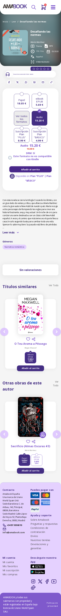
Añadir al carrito (30, 169)
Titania (39, 46)
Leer (14, 21)
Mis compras (10, 574)
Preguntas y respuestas (44, 523)
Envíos (34, 536)
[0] (43, 9)
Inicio (5, 21)
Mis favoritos (10, 566)
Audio (31, 74)
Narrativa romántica (14, 247)
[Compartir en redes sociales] (34, 339)
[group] (30, 169)
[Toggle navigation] (53, 7)
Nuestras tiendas (40, 540)
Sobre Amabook (39, 519)
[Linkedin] (34, 82)
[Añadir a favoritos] (28, 339)
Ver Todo (53, 285)
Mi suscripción (11, 570)
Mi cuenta (8, 562)
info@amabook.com (14, 532)
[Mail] (43, 82)
